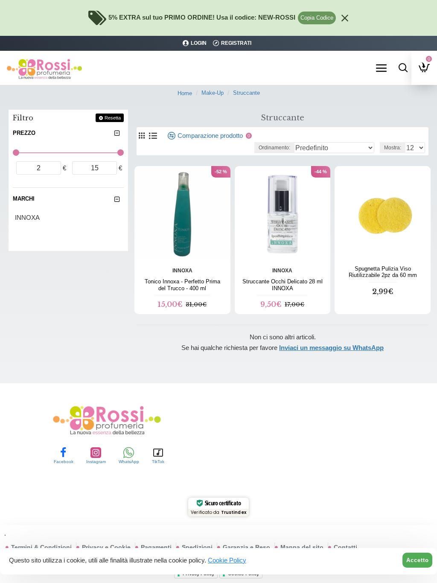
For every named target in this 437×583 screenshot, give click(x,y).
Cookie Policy (227, 560)
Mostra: (392, 148)
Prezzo (24, 133)
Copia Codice (316, 18)
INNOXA (182, 271)
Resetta (113, 117)
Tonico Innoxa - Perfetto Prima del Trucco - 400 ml (182, 285)
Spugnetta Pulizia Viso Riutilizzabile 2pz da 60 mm (383, 272)
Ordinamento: (274, 148)
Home (185, 93)
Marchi (24, 198)
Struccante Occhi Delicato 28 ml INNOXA (282, 285)
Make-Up (212, 93)
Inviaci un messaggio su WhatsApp (331, 347)
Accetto (417, 560)
